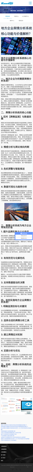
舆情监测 (7, 16)
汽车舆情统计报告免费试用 (7, 435)
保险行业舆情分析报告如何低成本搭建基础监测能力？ (14, 425)
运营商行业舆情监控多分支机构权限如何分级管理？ (13, 437)
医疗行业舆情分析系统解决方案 (8, 434)
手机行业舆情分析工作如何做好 (8, 440)
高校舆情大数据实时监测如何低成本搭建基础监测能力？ (15, 426)
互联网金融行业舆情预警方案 (8, 431)
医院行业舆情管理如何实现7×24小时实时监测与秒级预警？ (15, 438)
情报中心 (16, 16)
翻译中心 (12, 20)
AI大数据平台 (25, 16)
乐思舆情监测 (25, 128)
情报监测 (21, 20)
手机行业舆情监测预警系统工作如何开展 (11, 432)
